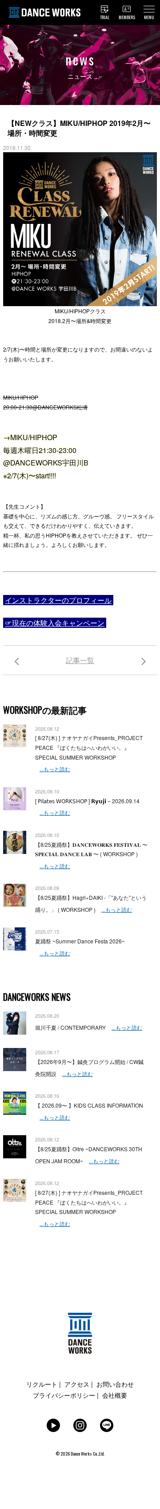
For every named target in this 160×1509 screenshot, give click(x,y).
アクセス (76, 1384)
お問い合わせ (115, 1384)
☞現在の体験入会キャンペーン (54, 623)
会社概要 (114, 1395)
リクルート (41, 1384)
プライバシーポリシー (64, 1395)
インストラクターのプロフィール (58, 600)
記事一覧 (80, 660)
